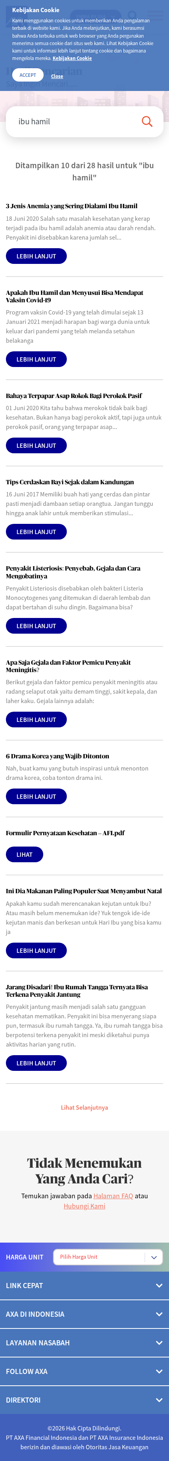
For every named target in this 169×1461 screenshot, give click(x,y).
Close (57, 76)
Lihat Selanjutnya (84, 1107)
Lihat (25, 854)
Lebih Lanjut (36, 256)
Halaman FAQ (113, 1196)
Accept (28, 75)
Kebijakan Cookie (72, 58)
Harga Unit (25, 1257)
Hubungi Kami (84, 1206)
